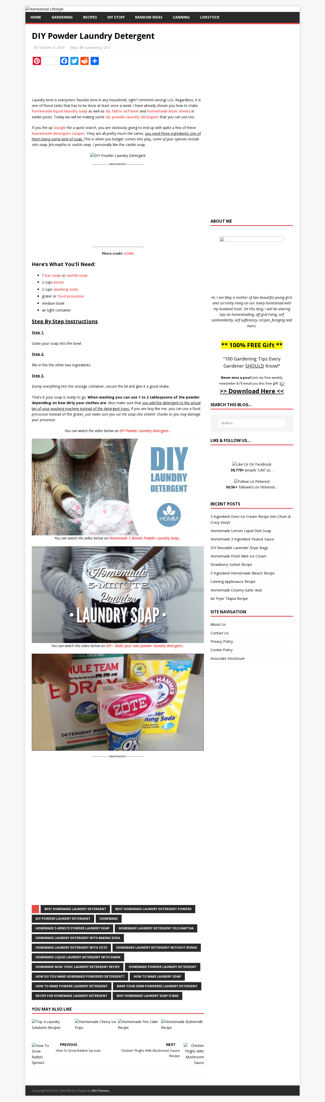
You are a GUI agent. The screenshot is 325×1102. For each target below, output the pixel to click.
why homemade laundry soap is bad (147, 996)
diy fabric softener (122, 111)
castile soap (77, 275)
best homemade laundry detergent (75, 909)
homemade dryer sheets (168, 111)
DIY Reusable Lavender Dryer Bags (239, 547)
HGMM (129, 253)
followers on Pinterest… (252, 487)
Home (35, 17)
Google (60, 127)
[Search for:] (252, 423)
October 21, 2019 (51, 47)
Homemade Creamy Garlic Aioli (236, 590)
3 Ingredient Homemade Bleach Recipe (242, 573)
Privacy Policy (221, 641)
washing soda (66, 289)
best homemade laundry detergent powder (153, 909)
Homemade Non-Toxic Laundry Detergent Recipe (78, 967)
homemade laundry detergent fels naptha (156, 928)
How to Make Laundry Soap (157, 976)
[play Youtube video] (118, 487)
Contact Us (219, 633)
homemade (109, 918)
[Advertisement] (124, 81)
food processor (70, 296)
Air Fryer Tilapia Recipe (229, 598)
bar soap (53, 275)
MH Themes (100, 1091)
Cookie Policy (221, 649)
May (74, 47)
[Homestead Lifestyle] (44, 9)
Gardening (62, 17)
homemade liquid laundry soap (59, 111)
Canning (181, 17)
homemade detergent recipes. (59, 133)
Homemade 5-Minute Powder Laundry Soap (72, 928)
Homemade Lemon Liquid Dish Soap (240, 530)
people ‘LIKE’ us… (252, 470)
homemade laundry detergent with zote (71, 947)
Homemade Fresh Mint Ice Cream (238, 556)
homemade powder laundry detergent (163, 967)
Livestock (209, 17)
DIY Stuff (116, 17)
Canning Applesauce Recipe (232, 581)
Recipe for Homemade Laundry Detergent (71, 996)
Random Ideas (148, 17)
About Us (218, 624)
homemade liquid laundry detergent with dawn (78, 957)
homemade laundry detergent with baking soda (78, 938)
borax (59, 282)
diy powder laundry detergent (132, 116)
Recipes (90, 17)
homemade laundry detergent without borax (156, 947)
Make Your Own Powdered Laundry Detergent (157, 986)
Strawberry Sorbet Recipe (231, 564)
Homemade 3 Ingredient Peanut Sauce (242, 539)
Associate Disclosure (227, 658)
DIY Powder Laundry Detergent (63, 918)
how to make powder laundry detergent (72, 986)
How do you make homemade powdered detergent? (80, 976)
